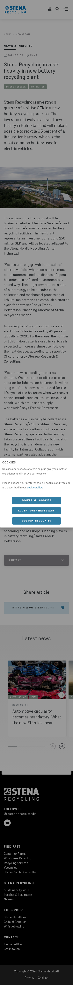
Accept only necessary (36, 510)
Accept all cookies (36, 500)
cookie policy (34, 487)
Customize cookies (36, 521)
